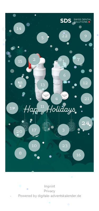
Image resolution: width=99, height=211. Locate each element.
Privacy (49, 191)
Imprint (49, 186)
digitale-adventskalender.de (59, 196)
